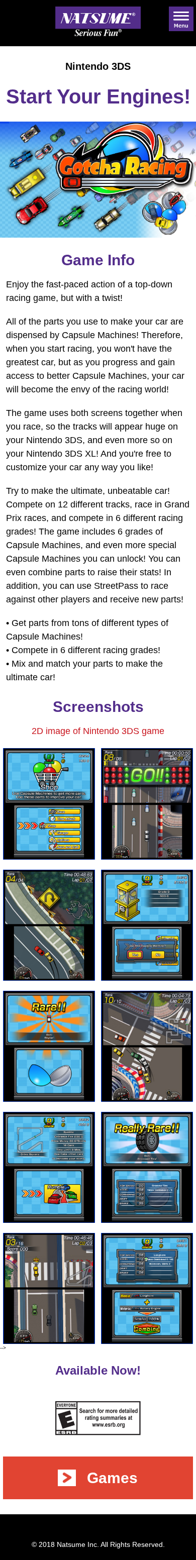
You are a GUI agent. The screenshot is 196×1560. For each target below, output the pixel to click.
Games (112, 1478)
